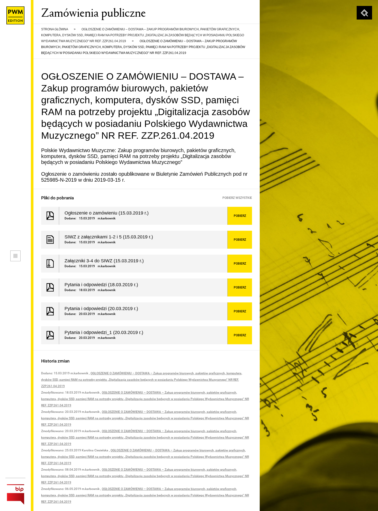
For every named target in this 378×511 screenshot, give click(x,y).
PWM (15, 15)
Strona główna (54, 29)
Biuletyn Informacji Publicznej (15, 494)
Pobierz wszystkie (237, 198)
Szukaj (364, 13)
